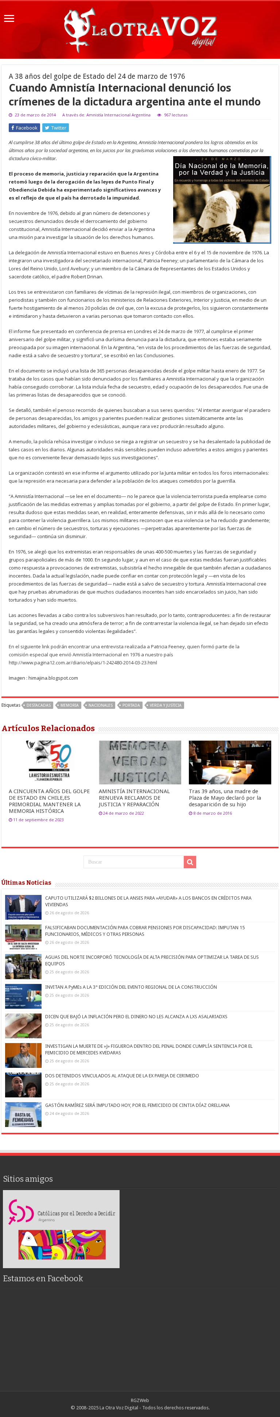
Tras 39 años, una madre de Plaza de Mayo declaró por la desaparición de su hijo (225, 798)
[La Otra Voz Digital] (140, 28)
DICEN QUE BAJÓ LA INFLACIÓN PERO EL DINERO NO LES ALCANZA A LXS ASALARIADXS (136, 1016)
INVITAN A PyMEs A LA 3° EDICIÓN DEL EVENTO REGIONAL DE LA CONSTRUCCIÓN (131, 987)
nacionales (101, 705)
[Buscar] (190, 862)
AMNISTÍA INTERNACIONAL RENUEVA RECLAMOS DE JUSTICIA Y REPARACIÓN (134, 798)
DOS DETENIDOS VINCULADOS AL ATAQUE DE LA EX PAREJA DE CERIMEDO (122, 1075)
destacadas (39, 705)
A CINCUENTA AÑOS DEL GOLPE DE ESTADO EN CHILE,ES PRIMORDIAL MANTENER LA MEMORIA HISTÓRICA (49, 801)
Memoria (70, 705)
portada (131, 705)
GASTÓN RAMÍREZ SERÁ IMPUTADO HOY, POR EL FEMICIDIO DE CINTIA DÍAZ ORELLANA (137, 1105)
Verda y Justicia (166, 705)
